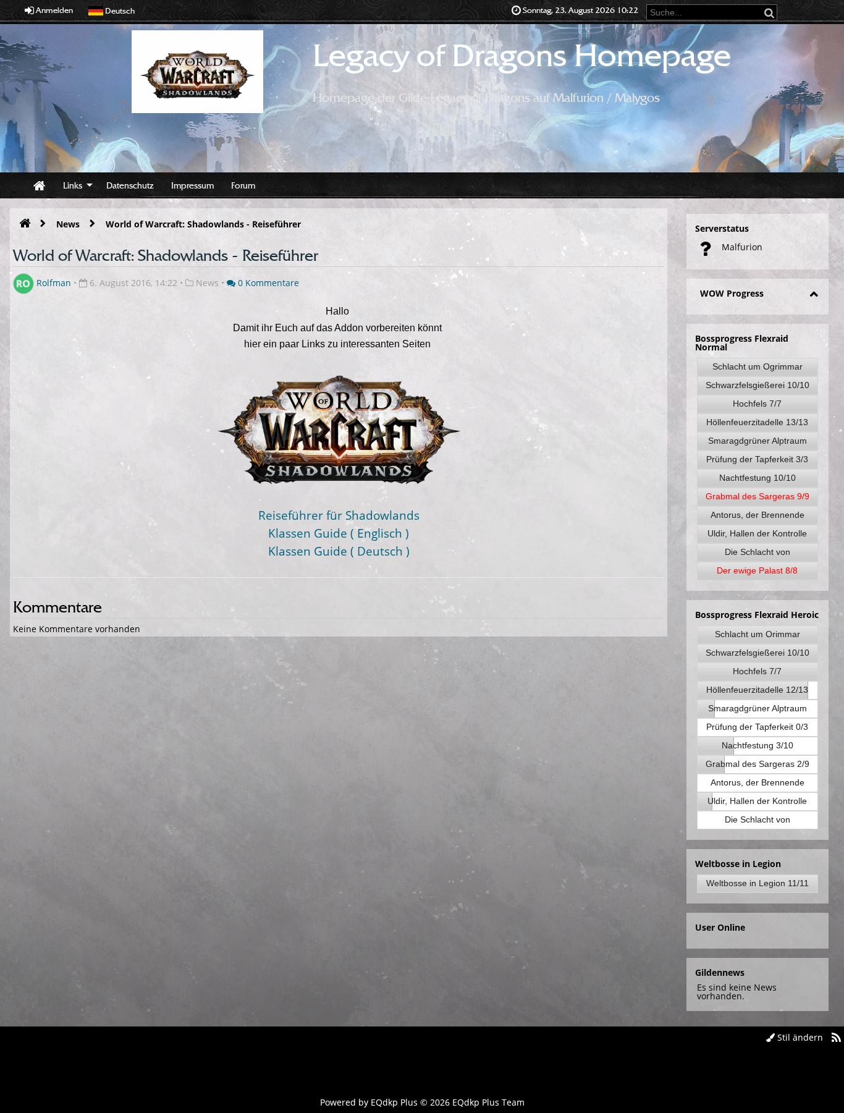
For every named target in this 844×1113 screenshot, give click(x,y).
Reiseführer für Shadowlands (339, 515)
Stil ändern (799, 1037)
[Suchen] (770, 12)
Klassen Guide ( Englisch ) (338, 533)
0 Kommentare (267, 283)
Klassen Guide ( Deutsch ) (339, 551)
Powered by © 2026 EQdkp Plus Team (422, 1102)
